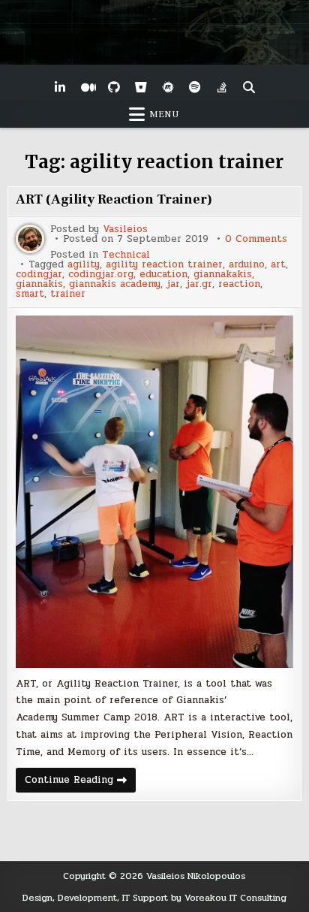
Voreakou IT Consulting (235, 897)
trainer (68, 294)
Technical (126, 255)
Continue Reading (80, 782)
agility (84, 265)
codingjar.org (101, 274)
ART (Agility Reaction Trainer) (114, 199)
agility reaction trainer (164, 265)
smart (30, 294)
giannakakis (223, 274)
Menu (164, 114)
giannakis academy (114, 284)
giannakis (39, 284)
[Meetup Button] (168, 87)
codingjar (39, 274)
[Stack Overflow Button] (222, 87)
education (164, 274)
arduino (247, 265)
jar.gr (199, 284)
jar (173, 284)
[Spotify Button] (195, 87)
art (278, 265)
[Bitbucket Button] (141, 87)
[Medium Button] (87, 87)
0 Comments (256, 239)
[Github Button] (114, 87)
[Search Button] (249, 87)
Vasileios (125, 229)
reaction (239, 284)
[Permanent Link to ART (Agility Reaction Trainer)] (154, 492)
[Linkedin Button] (60, 87)
